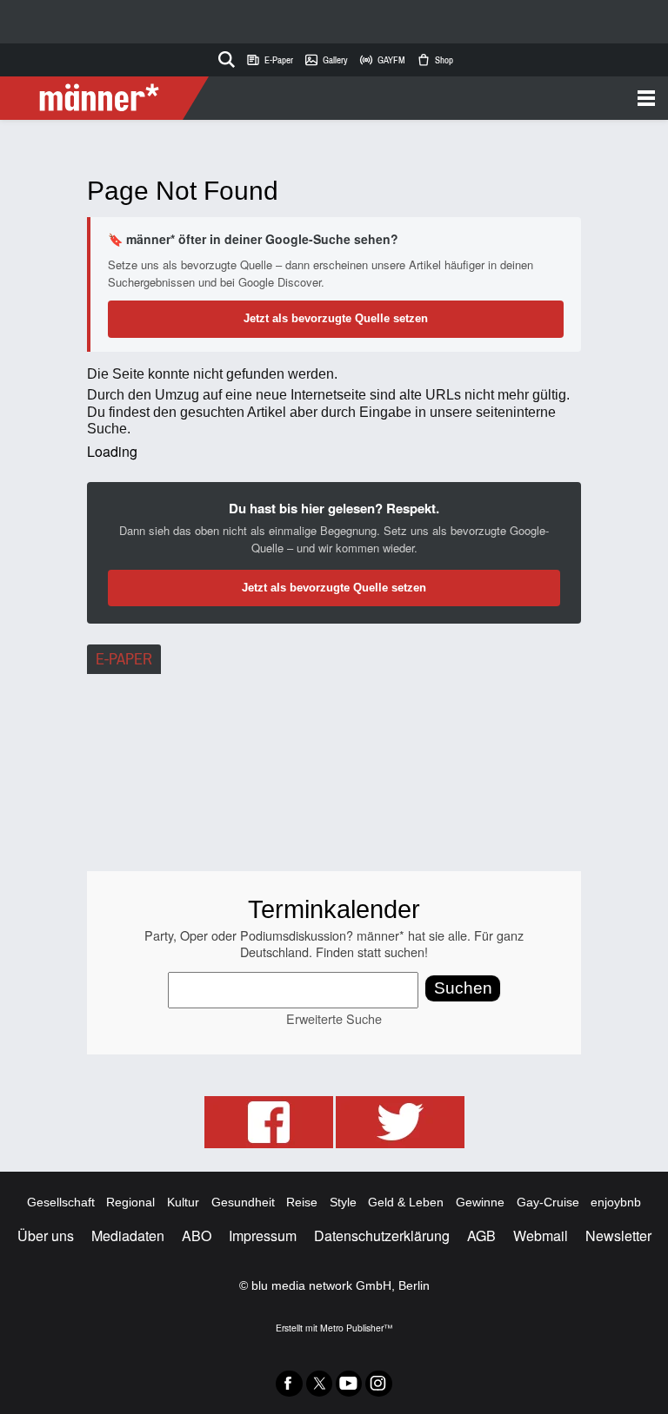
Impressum (263, 1236)
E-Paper (269, 59)
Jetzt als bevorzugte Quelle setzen (336, 318)
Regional (130, 1202)
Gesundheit (243, 1202)
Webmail (540, 1236)
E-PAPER (124, 659)
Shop (434, 59)
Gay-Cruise (548, 1202)
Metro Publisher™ (356, 1327)
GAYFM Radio (382, 59)
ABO (196, 1236)
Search (223, 56)
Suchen (463, 988)
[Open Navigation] (432, 98)
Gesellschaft (61, 1202)
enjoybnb (616, 1202)
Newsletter (618, 1236)
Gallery (325, 59)
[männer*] (106, 98)
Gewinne (480, 1202)
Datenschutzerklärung (382, 1236)
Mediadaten (127, 1236)
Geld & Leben (406, 1202)
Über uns (45, 1236)
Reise (301, 1202)
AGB (481, 1236)
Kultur (183, 1202)
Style (343, 1202)
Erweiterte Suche (334, 1018)
